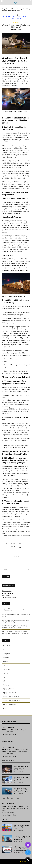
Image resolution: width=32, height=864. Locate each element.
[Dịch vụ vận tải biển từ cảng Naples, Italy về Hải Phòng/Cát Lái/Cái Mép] (7, 790)
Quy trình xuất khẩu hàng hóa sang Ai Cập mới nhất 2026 (21, 826)
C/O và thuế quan (8, 646)
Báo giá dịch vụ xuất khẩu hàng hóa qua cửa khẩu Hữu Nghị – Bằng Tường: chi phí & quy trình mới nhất (16, 633)
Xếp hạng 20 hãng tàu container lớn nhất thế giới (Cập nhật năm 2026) (22, 848)
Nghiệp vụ (6, 685)
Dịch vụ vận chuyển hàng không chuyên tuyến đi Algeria (21, 778)
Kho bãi (5, 677)
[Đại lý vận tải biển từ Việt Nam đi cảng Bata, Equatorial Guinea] (7, 769)
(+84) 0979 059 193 (7, 595)
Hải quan (5, 661)
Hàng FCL (6, 665)
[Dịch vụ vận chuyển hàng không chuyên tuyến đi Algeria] (7, 779)
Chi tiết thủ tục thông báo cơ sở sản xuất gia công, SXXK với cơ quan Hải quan (14, 626)
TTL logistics (23, 861)
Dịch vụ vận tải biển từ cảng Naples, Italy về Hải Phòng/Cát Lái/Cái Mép (21, 789)
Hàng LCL (6, 673)
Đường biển (6, 653)
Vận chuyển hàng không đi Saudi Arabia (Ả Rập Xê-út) (16, 26)
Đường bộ (6, 657)
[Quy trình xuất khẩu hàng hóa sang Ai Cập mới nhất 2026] (7, 827)
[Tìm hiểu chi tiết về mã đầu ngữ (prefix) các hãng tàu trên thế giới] (7, 838)
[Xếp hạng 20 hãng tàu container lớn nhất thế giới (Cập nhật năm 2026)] (7, 849)
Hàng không (16, 22)
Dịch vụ (5, 650)
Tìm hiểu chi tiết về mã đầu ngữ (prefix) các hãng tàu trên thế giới (22, 837)
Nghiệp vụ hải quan (8, 689)
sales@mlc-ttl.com (11, 597)
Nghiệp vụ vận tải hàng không (11, 700)
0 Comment (22, 544)
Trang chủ (4, 9)
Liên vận (5, 681)
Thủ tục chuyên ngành (9, 704)
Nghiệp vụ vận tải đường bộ (11, 696)
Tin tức (5, 708)
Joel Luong (18, 29)
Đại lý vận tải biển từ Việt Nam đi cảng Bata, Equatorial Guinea (21, 767)
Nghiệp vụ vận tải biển (9, 693)
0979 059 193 (10, 732)
